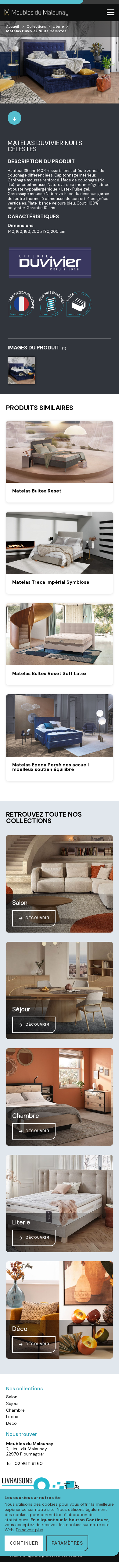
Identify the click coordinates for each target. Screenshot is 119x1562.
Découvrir (37, 918)
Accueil (12, 26)
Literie (58, 26)
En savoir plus (29, 1529)
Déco (11, 1423)
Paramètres (67, 1543)
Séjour (12, 1403)
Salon (11, 1396)
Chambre (15, 1410)
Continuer (24, 1543)
